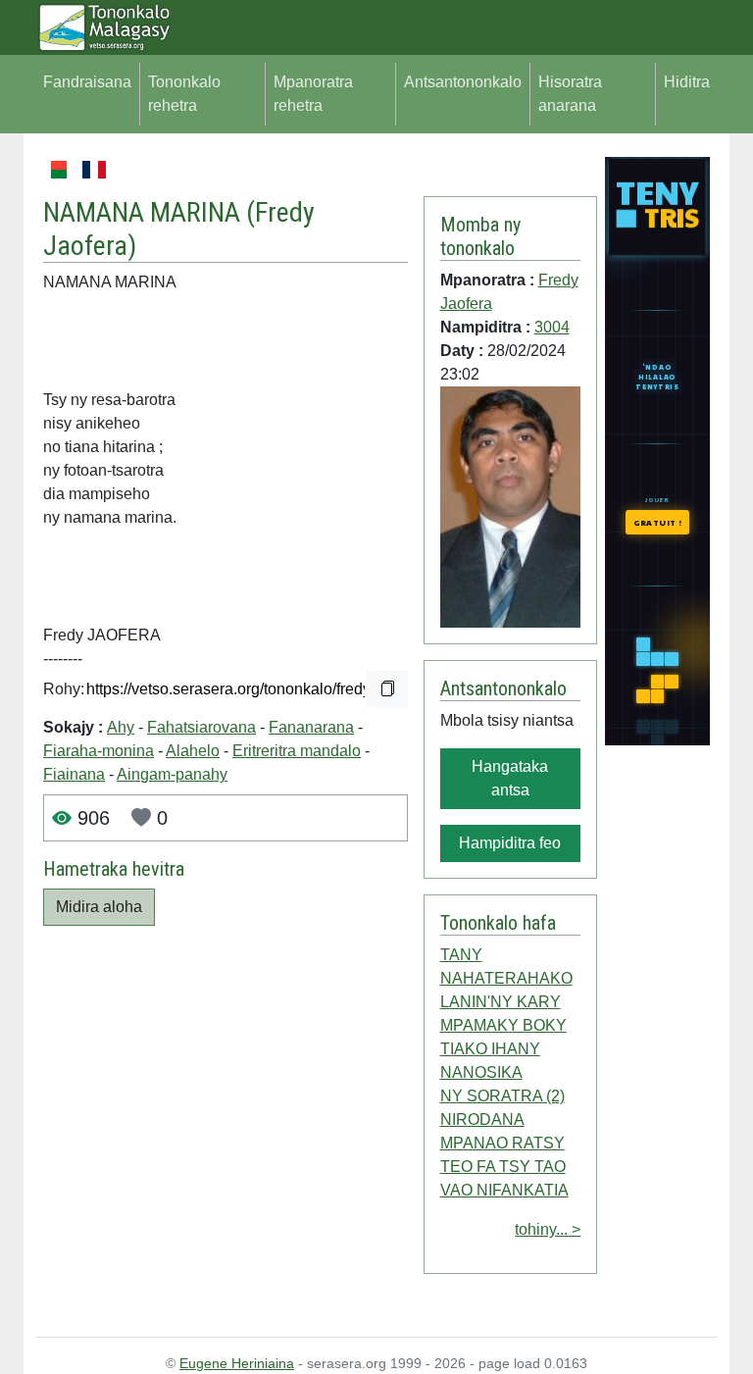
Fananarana (311, 727)
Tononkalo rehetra (184, 94)
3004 (552, 327)
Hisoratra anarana (570, 94)
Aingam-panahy (172, 774)
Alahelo (193, 750)
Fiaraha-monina (98, 750)
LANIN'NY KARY (500, 1001)
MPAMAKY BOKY (503, 1025)
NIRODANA (482, 1119)
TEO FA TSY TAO (503, 1166)
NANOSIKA (481, 1072)
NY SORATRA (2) (502, 1096)
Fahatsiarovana (201, 727)
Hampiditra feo (510, 843)
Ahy (120, 727)
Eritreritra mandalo (296, 750)
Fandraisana (87, 82)
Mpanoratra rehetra (313, 94)
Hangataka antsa (510, 778)
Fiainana (74, 774)
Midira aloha (99, 906)
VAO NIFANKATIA (504, 1190)
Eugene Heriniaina (236, 1363)
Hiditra (687, 82)
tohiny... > (547, 1229)
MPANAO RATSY (502, 1143)
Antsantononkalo (463, 82)
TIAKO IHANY (490, 1049)
